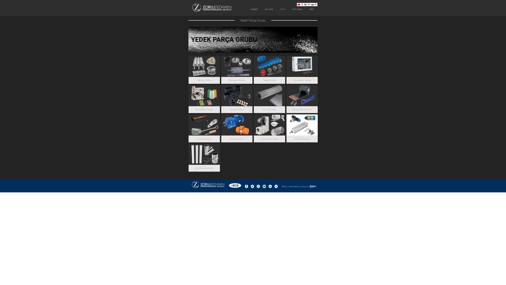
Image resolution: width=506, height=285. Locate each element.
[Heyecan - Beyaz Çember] (252, 186)
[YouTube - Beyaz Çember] (264, 186)
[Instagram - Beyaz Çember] (258, 186)
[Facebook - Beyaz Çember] (246, 186)
